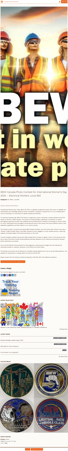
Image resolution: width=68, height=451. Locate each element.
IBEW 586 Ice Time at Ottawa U (10, 346)
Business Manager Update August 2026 (12, 340)
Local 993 (16, 199)
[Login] (59, 1)
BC (8, 199)
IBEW (11, 199)
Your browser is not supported (9, 352)
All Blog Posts (63, 329)
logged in (10, 272)
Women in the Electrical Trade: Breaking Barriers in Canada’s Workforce (24, 327)
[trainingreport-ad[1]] (34, 288)
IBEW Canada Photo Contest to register (36, 237)
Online (5, 439)
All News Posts (63, 356)
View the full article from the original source (12, 261)
